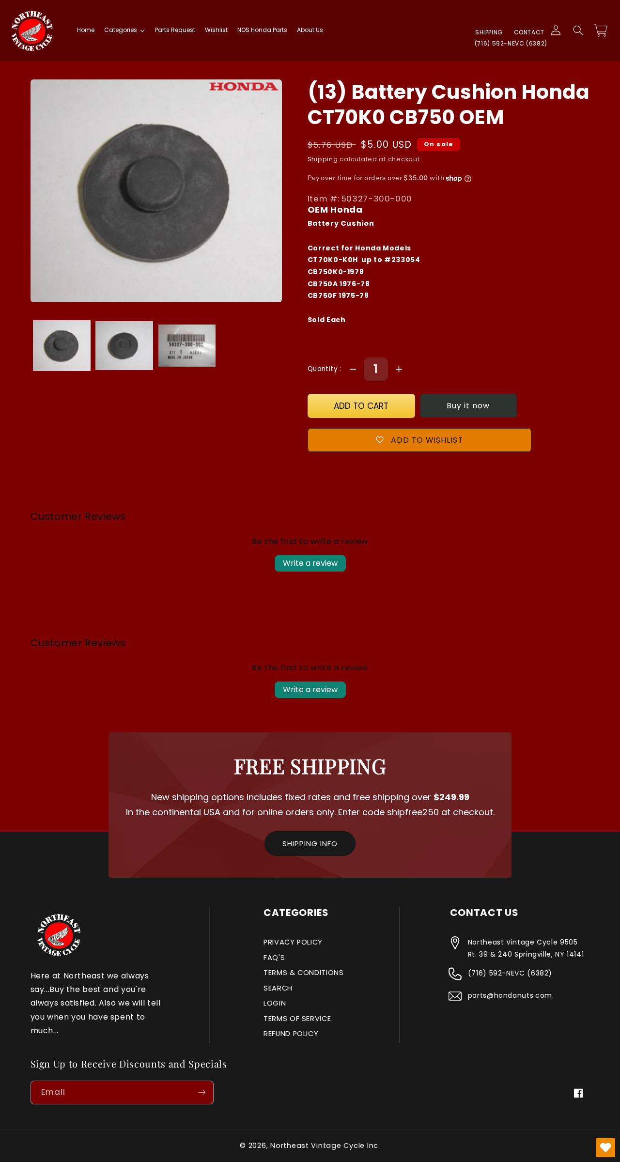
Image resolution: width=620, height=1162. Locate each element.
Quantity (324, 368)
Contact (529, 32)
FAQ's (274, 957)
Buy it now (468, 405)
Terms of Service (297, 1018)
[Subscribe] (201, 1092)
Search (278, 988)
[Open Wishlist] (605, 1147)
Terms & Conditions (303, 972)
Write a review (310, 563)
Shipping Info (310, 843)
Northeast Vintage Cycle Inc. (325, 1145)
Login (275, 1003)
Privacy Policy (293, 942)
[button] (578, 30)
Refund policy (291, 1033)
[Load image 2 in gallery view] (124, 345)
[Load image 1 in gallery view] (62, 345)
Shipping (489, 32)
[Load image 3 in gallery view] (187, 345)
